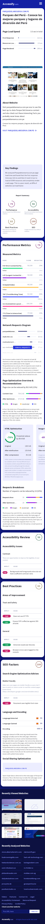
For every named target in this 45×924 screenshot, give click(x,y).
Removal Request (29, 900)
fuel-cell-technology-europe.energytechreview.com (34, 857)
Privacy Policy (7, 904)
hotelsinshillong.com (32, 878)
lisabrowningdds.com (10, 857)
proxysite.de (6, 884)
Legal (32, 897)
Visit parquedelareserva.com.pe (18, 130)
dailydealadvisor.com (10, 878)
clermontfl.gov (29, 852)
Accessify (10, 4)
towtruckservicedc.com (33, 889)
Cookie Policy (20, 904)
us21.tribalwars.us (9, 868)
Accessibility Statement (11, 900)
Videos (4, 897)
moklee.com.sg (30, 873)
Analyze (34, 911)
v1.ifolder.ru (28, 868)
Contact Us (23, 897)
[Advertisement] (22, 59)
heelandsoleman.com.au (11, 862)
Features (13, 897)
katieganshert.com (31, 862)
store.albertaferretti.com (12, 852)
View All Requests (22, 347)
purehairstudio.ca (9, 889)
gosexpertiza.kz (30, 884)
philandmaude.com (9, 873)
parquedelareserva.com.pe (16, 11)
